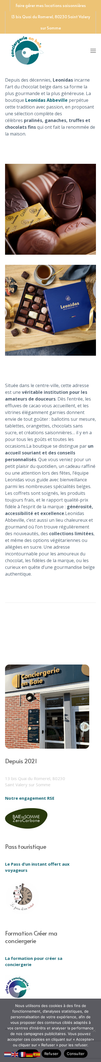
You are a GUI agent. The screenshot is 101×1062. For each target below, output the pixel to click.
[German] (29, 1053)
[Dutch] (8, 1053)
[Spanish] (37, 1053)
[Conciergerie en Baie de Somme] (27, 49)
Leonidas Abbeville (46, 100)
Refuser (51, 1053)
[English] (15, 1053)
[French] (22, 1053)
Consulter (75, 1053)
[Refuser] (94, 1030)
